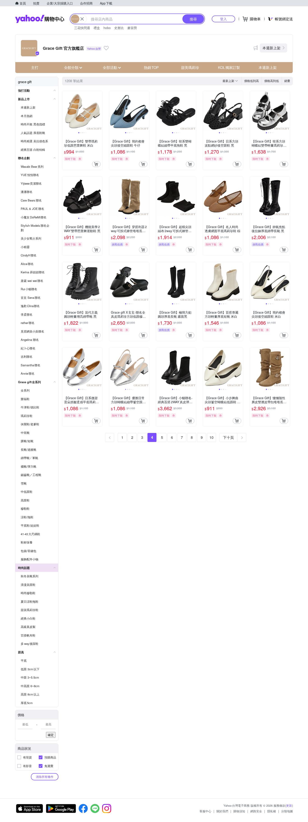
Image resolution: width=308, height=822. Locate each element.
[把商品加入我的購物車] (96, 164)
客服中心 (205, 811)
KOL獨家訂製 (229, 67)
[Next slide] (99, 111)
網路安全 (256, 811)
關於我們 (222, 811)
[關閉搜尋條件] (82, 19)
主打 (34, 67)
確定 (51, 735)
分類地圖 (287, 811)
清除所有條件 (44, 776)
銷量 (287, 81)
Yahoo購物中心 (39, 19)
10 (211, 437)
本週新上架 (271, 47)
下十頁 (228, 437)
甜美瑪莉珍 (190, 67)
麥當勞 (132, 27)
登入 (223, 18)
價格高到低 (271, 81)
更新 (289, 805)
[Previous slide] (65, 111)
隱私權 (271, 811)
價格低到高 (251, 81)
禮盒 (97, 27)
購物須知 (239, 811)
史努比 (119, 27)
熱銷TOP (151, 67)
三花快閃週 (82, 27)
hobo (107, 27)
